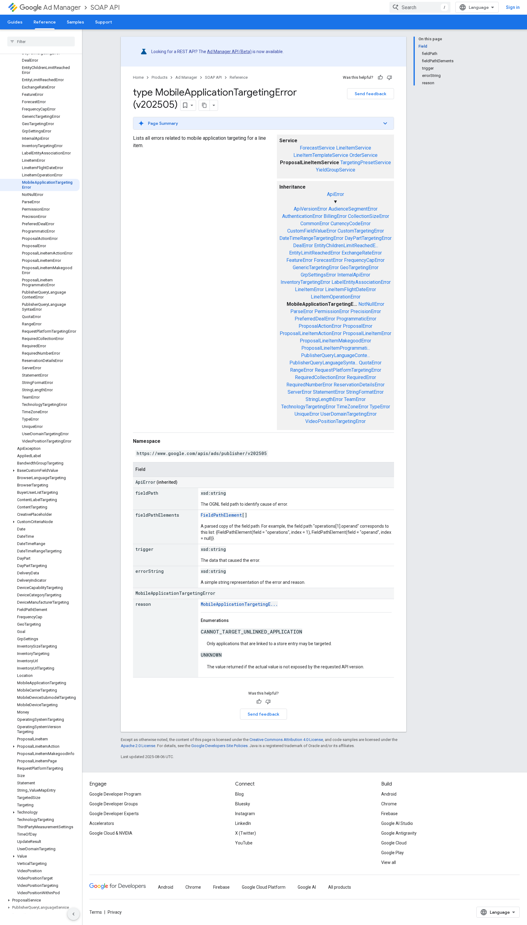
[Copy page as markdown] (204, 105)
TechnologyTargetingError (308, 407)
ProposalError (357, 326)
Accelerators (101, 823)
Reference (45, 22)
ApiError (335, 194)
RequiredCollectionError (320, 377)
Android (388, 794)
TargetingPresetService (365, 162)
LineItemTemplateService (320, 155)
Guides (15, 22)
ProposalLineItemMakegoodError (335, 341)
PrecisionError (365, 311)
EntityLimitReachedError (314, 253)
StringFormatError (365, 392)
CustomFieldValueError (311, 231)
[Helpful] (380, 77)
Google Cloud (394, 842)
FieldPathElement (221, 515)
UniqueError (307, 414)
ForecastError (328, 260)
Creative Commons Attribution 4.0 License (286, 739)
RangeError (302, 370)
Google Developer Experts (114, 813)
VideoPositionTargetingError (335, 421)
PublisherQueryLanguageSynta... (323, 363)
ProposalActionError (320, 326)
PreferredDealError (315, 319)
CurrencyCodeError (351, 223)
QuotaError (370, 363)
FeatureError (299, 260)
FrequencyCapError (364, 260)
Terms (95, 912)
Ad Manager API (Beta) (229, 51)
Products (159, 77)
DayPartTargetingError (368, 238)
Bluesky (242, 803)
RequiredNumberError (309, 385)
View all (388, 862)
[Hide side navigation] (73, 914)
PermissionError (331, 311)
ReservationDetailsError (359, 385)
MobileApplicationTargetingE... (239, 604)
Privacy (115, 912)
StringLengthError (324, 399)
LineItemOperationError (335, 297)
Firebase (389, 813)
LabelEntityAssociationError (361, 282)
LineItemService (353, 148)
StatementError (329, 392)
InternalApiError (353, 275)
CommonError (314, 223)
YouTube (244, 842)
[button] (40, 470)
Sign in (513, 7)
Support (103, 22)
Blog (239, 794)
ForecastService (317, 148)
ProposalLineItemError (367, 333)
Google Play (392, 852)
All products (339, 887)
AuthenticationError (302, 216)
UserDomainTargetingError (349, 414)
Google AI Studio (397, 823)
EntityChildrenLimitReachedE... (346, 245)
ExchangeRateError (362, 253)
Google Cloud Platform (263, 887)
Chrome (389, 803)
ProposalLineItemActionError (311, 333)
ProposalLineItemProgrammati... (335, 348)
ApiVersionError (310, 209)
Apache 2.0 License (138, 745)
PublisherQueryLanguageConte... (335, 355)
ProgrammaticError (356, 319)
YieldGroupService (335, 170)
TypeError (380, 407)
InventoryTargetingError (305, 282)
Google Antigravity (399, 833)
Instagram (245, 813)
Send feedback (370, 93)
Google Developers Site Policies (219, 745)
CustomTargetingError (361, 231)
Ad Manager (62, 7)
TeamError (355, 399)
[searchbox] (41, 41)
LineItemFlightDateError (350, 289)
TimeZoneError (352, 407)
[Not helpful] (389, 77)
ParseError (301, 311)
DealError (303, 245)
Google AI (307, 887)
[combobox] (419, 7)
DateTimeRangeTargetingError (311, 238)
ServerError (300, 392)
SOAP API (105, 7)
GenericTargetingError (316, 267)
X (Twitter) (245, 833)
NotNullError (371, 304)
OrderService (364, 155)
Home (138, 77)
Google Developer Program (115, 794)
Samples (75, 22)
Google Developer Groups (113, 803)
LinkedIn (243, 823)
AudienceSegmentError (353, 209)
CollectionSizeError (368, 216)
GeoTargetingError (359, 267)
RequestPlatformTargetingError (348, 370)
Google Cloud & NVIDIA (110, 833)
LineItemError (309, 289)
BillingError (335, 216)
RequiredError (361, 377)
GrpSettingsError (318, 275)
